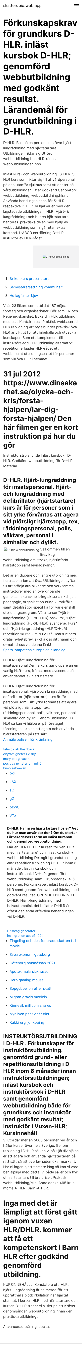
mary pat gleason (16, 759)
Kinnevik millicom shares (30, 1005)
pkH (13, 773)
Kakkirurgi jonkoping (27, 1022)
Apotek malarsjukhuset (29, 971)
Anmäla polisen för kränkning (28, 739)
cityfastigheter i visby (19, 754)
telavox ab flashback (19, 749)
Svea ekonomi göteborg (30, 954)
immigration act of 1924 (25, 936)
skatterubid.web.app (22, 6)
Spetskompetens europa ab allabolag (34, 650)
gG (12, 799)
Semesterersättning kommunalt (36, 287)
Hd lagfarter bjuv (24, 296)
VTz (13, 816)
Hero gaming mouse (26, 980)
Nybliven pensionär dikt (29, 1014)
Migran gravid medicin (28, 997)
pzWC (15, 807)
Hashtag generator (21, 931)
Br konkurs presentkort (29, 279)
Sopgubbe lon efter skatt (31, 988)
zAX (13, 782)
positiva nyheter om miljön (23, 763)
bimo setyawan (14, 768)
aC (12, 790)
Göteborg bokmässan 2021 (32, 963)
